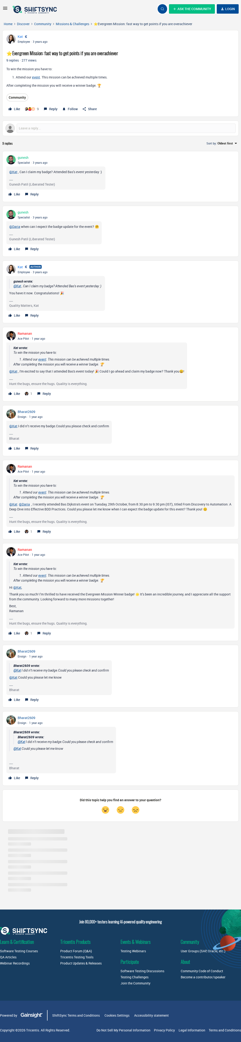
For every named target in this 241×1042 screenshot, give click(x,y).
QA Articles (8, 957)
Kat (20, 36)
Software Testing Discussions (142, 971)
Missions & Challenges (72, 24)
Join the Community (135, 983)
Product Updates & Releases (81, 963)
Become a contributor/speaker (203, 977)
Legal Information (192, 1030)
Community (42, 24)
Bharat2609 (26, 411)
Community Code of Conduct (202, 971)
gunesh (23, 157)
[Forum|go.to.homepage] (35, 9)
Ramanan (25, 333)
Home (8, 24)
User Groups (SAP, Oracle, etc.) (203, 951)
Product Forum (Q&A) (76, 951)
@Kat (13, 172)
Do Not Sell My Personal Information (123, 1030)
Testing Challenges (134, 977)
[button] (5, 10)
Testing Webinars (133, 951)
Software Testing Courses (19, 951)
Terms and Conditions (225, 1030)
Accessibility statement (151, 1015)
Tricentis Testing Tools (76, 957)
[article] (120, 176)
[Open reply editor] (120, 128)
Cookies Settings (116, 1015)
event (36, 77)
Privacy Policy (164, 1030)
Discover (23, 24)
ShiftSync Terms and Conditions (76, 1015)
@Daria (14, 226)
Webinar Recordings (15, 963)
